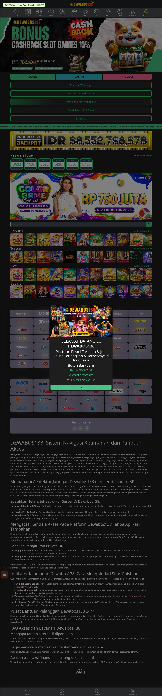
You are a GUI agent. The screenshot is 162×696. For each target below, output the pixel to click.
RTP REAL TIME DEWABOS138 (81, 380)
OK (81, 387)
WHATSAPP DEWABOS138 (81, 375)
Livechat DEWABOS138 (81, 370)
